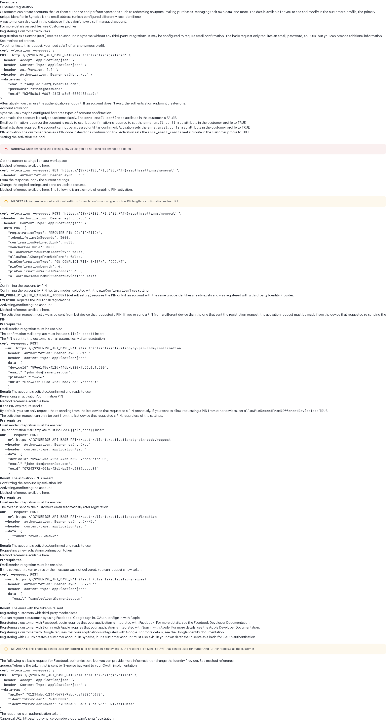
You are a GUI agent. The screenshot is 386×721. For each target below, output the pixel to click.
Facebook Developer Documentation (221, 622)
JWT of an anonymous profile (83, 45)
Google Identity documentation (200, 632)
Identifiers (132, 16)
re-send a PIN (143, 314)
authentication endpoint (63, 103)
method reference (20, 41)
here (45, 165)
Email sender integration (18, 329)
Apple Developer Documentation (234, 627)
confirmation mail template (27, 334)
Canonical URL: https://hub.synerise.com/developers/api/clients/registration (57, 718)
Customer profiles (63, 26)
